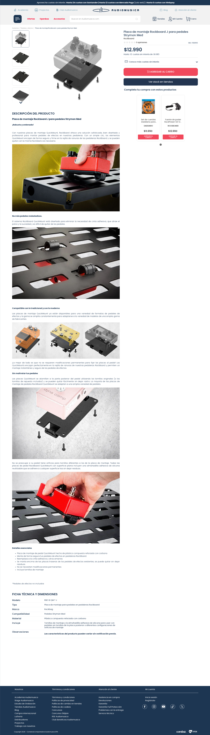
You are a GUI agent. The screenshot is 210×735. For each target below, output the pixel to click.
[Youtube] (163, 707)
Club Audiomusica (69, 10)
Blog (165, 10)
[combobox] (105, 18)
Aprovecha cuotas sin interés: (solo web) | (106, 3)
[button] (77, 67)
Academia (23, 10)
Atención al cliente (187, 10)
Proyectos (44, 10)
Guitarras (15, 28)
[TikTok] (172, 707)
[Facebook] (144, 707)
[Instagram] (154, 707)
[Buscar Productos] (137, 19)
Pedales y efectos (27, 28)
